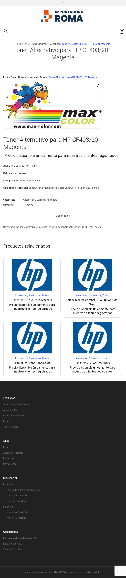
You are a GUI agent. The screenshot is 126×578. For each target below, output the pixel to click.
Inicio (18, 44)
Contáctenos (9, 464)
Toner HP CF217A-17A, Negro (92, 363)
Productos (8, 458)
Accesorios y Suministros (36, 200)
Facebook (24, 205)
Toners (56, 44)
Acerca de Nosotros (13, 453)
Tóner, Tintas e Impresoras (37, 44)
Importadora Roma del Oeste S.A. (23, 490)
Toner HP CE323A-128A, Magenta (32, 300)
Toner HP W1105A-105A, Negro (32, 363)
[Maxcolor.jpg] (52, 105)
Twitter (28, 205)
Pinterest (32, 205)
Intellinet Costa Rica (16, 501)
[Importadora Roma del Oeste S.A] (63, 16)
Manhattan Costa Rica (18, 495)
